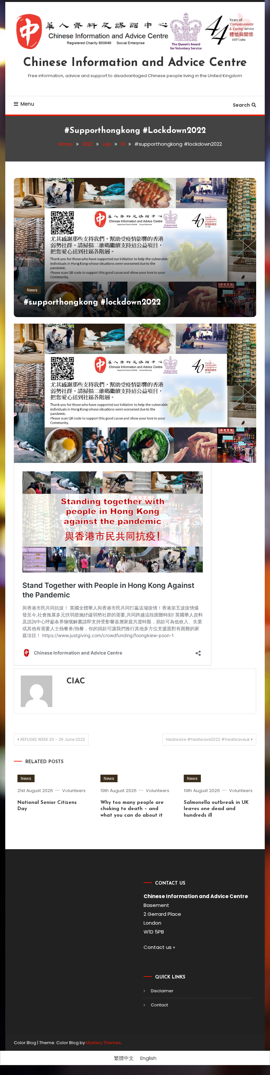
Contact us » (159, 947)
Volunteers (74, 790)
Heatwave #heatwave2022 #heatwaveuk (208, 739)
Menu (27, 103)
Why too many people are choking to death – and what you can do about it (132, 809)
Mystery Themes (103, 1043)
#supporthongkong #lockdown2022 (92, 302)
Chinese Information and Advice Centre (135, 63)
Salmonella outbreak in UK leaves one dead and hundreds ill (216, 809)
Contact (159, 1005)
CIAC (76, 681)
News (32, 290)
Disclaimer (162, 991)
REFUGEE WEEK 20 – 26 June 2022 (52, 739)
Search (241, 105)
